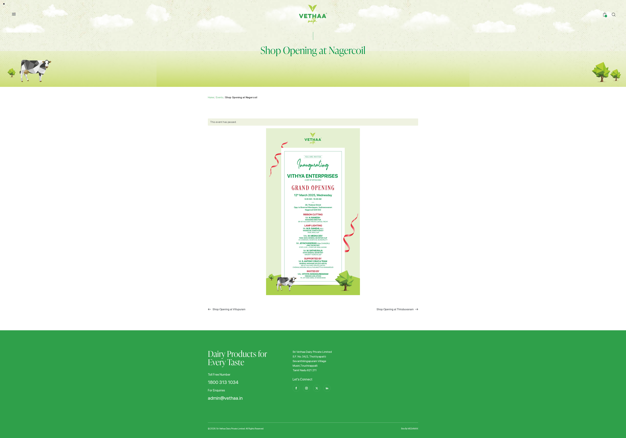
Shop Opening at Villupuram (228, 309)
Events (219, 97)
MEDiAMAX (413, 428)
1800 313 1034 (223, 382)
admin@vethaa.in (225, 398)
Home (211, 97)
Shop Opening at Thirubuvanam (395, 309)
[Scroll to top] (618, 430)
